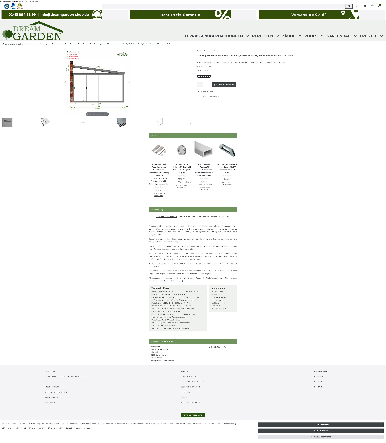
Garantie (185, 397)
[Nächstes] (129, 83)
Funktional (67, 428)
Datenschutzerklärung (56, 392)
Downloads (203, 216)
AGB (46, 382)
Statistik (23, 428)
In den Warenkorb (225, 85)
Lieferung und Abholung (193, 382)
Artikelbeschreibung (166, 216)
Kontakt (318, 387)
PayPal (54, 428)
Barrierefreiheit (53, 397)
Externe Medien (38, 428)
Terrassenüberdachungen (214, 36)
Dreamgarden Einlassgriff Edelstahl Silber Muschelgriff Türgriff (181, 168)
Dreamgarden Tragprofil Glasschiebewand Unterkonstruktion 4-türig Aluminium (204, 169)
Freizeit (369, 36)
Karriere (318, 382)
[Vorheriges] (65, 83)
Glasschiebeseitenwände (80, 44)
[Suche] (349, 6)
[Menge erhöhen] (205, 84)
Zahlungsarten (188, 376)
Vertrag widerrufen (193, 415)
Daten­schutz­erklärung (227, 424)
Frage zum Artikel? (220, 216)
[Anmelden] (357, 6)
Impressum (50, 403)
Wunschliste (207, 91)
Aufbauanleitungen (190, 403)
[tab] (166, 216)
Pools (311, 36)
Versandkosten (214, 96)
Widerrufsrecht (53, 387)
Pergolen (263, 36)
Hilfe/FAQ (185, 392)
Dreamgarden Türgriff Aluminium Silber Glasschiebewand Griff (227, 168)
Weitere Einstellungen (83, 428)
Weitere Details (187, 216)
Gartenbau (339, 36)
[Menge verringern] (208, 84)
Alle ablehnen (321, 431)
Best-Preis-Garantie (190, 387)
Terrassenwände (59, 44)
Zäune (289, 36)
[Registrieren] (365, 6)
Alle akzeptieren (320, 425)
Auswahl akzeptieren (321, 437)
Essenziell (10, 428)
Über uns (318, 376)
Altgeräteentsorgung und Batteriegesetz (65, 376)
